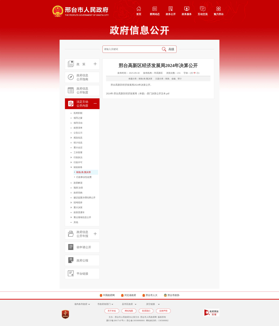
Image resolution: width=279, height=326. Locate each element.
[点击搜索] (164, 49)
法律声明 (163, 311)
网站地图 (129, 311)
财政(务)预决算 (83, 172)
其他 (76, 222)
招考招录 (78, 202)
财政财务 (78, 167)
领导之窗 (78, 118)
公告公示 (78, 133)
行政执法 (78, 157)
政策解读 (78, 183)
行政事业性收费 (84, 177)
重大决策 (78, 207)
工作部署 (78, 152)
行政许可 (78, 162)
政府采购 (78, 193)
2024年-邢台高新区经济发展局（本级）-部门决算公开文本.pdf (137, 93)
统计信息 (78, 142)
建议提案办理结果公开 (84, 197)
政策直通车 (79, 212)
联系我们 (146, 311)
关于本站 (112, 311)
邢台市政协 (173, 295)
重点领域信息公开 (82, 217)
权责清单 (78, 128)
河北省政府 (130, 295)
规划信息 (78, 138)
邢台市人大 (151, 295)
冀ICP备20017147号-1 (115, 320)
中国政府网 (109, 295)
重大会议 (78, 147)
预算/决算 (78, 188)
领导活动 (78, 123)
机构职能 (78, 113)
